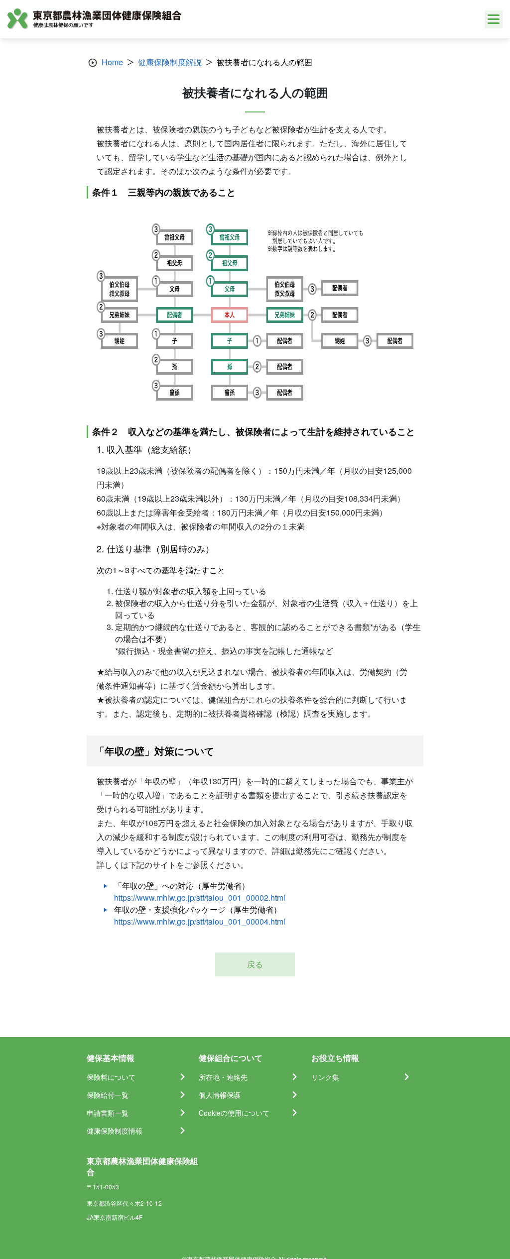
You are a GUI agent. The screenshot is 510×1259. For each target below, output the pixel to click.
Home (112, 62)
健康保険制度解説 (170, 62)
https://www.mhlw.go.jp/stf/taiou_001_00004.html (199, 921)
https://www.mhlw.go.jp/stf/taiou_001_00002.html (199, 897)
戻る (255, 964)
